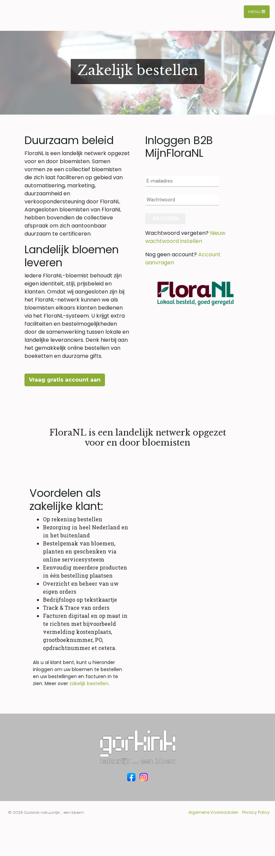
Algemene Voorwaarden (213, 812)
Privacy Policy (256, 812)
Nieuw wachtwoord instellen (185, 237)
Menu (255, 11)
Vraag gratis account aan (65, 380)
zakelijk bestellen (88, 683)
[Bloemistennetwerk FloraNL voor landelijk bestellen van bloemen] (195, 293)
